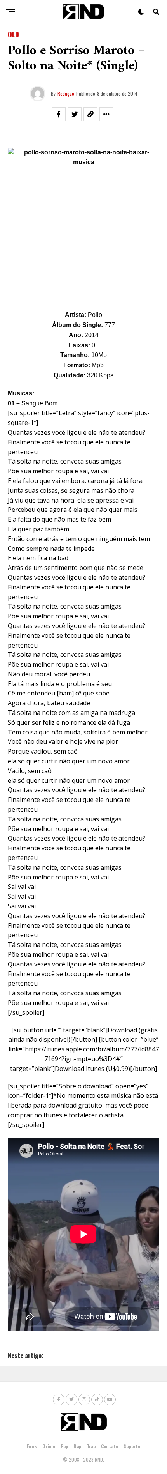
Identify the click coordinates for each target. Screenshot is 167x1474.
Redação (65, 93)
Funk (32, 1446)
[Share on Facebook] (59, 114)
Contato (109, 1446)
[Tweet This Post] (75, 114)
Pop (64, 1446)
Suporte (132, 1446)
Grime (48, 1446)
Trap (91, 1446)
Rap (77, 1446)
